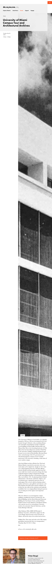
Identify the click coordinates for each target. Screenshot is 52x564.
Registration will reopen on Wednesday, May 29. (29, 538)
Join (50, 2)
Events (4, 16)
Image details (22, 435)
